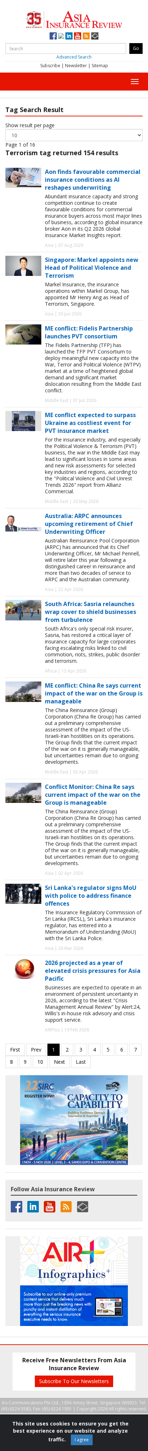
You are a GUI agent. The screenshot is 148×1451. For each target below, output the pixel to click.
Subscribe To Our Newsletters (74, 1381)
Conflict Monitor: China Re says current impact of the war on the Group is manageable (92, 795)
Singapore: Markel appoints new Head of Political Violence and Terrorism (91, 267)
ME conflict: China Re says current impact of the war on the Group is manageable (94, 693)
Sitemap (100, 66)
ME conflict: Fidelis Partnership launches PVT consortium (89, 332)
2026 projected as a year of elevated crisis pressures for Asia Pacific (92, 971)
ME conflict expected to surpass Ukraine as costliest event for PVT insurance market (90, 423)
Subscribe (50, 66)
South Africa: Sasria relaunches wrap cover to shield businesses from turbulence (90, 612)
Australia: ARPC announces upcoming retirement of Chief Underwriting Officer (89, 524)
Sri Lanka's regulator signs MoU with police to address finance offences (91, 895)
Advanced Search (74, 57)
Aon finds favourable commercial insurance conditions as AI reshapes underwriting (92, 179)
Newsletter (76, 66)
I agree (82, 1440)
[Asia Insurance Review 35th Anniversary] (74, 18)
